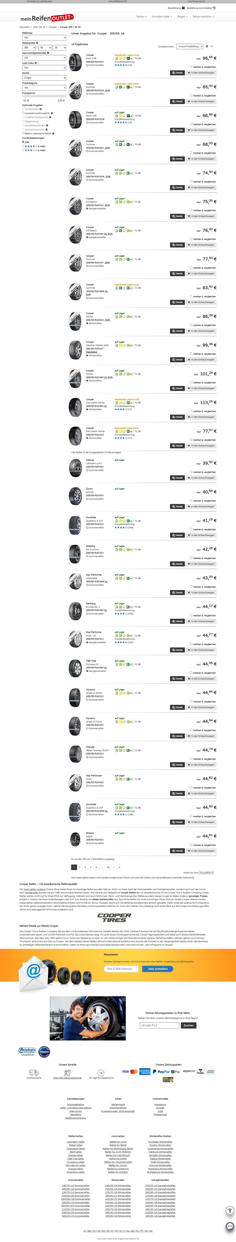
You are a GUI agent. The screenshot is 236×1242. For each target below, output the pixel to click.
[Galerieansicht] (212, 46)
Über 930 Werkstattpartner (67, 1078)
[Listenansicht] (207, 46)
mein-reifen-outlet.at (35, 889)
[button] (230, 1210)
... (102, 867)
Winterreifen (31, 892)
